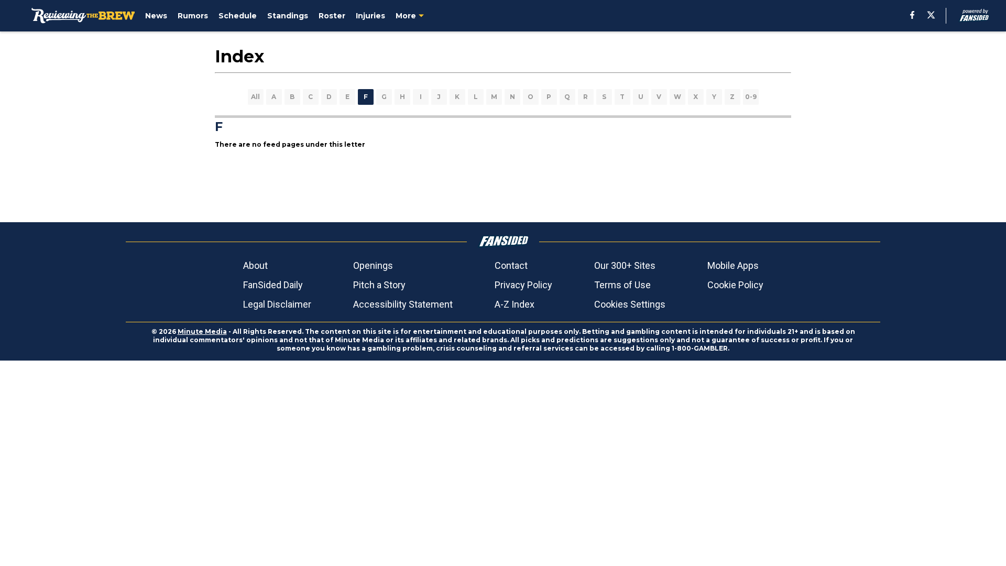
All (255, 97)
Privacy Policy (523, 284)
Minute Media (202, 331)
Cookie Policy (735, 284)
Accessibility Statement (403, 304)
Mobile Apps (733, 265)
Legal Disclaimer (277, 304)
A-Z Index (514, 304)
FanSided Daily (273, 284)
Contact (511, 265)
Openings (373, 265)
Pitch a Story (379, 284)
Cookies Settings (629, 304)
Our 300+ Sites (624, 265)
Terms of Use (622, 284)
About (255, 265)
